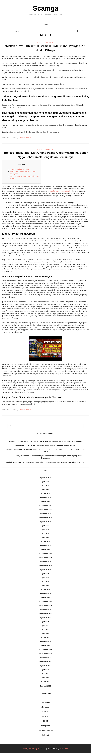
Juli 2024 (45, 574)
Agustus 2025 (45, 522)
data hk (45, 712)
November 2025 (45, 510)
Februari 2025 (45, 546)
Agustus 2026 (45, 478)
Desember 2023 (45, 602)
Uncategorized (45, 43)
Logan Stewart (25, 138)
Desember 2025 (45, 506)
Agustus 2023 (45, 618)
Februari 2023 (45, 642)
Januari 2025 (45, 550)
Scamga (45, 8)
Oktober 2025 (45, 514)
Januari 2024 (45, 598)
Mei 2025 (45, 534)
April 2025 (45, 538)
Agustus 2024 (45, 570)
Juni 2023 (45, 626)
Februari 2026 (45, 498)
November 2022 (45, 654)
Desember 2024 (45, 554)
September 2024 (45, 566)
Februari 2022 (45, 686)
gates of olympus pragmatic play (59, 191)
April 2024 (45, 586)
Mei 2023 (45, 630)
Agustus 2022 (45, 666)
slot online (45, 702)
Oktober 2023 (45, 610)
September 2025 (45, 518)
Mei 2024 (45, 582)
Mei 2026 (45, 486)
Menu (46, 25)
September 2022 (45, 662)
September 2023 (45, 614)
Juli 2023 (45, 622)
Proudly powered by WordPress (34, 748)
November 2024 (45, 558)
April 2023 (45, 634)
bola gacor (45, 726)
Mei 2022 (45, 674)
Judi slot (45, 735)
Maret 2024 (45, 590)
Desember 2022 (45, 650)
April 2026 (45, 490)
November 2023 (45, 606)
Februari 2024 (45, 594)
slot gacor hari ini (46, 730)
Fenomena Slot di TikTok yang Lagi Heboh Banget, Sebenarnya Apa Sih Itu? (45, 445)
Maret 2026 (45, 494)
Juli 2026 (45, 482)
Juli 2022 (45, 670)
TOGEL (45, 721)
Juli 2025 (45, 526)
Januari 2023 (45, 646)
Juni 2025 (45, 530)
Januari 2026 (45, 502)
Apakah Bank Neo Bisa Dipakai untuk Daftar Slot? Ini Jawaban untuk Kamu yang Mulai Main (45, 441)
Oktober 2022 (45, 658)
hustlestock (64, 748)
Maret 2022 (45, 682)
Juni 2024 (45, 578)
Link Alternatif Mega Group (19, 169)
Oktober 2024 (45, 562)
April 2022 (45, 678)
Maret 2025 (45, 542)
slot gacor (45, 707)
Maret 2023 (45, 638)
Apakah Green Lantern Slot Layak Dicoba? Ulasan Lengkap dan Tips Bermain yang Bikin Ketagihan (45, 462)
